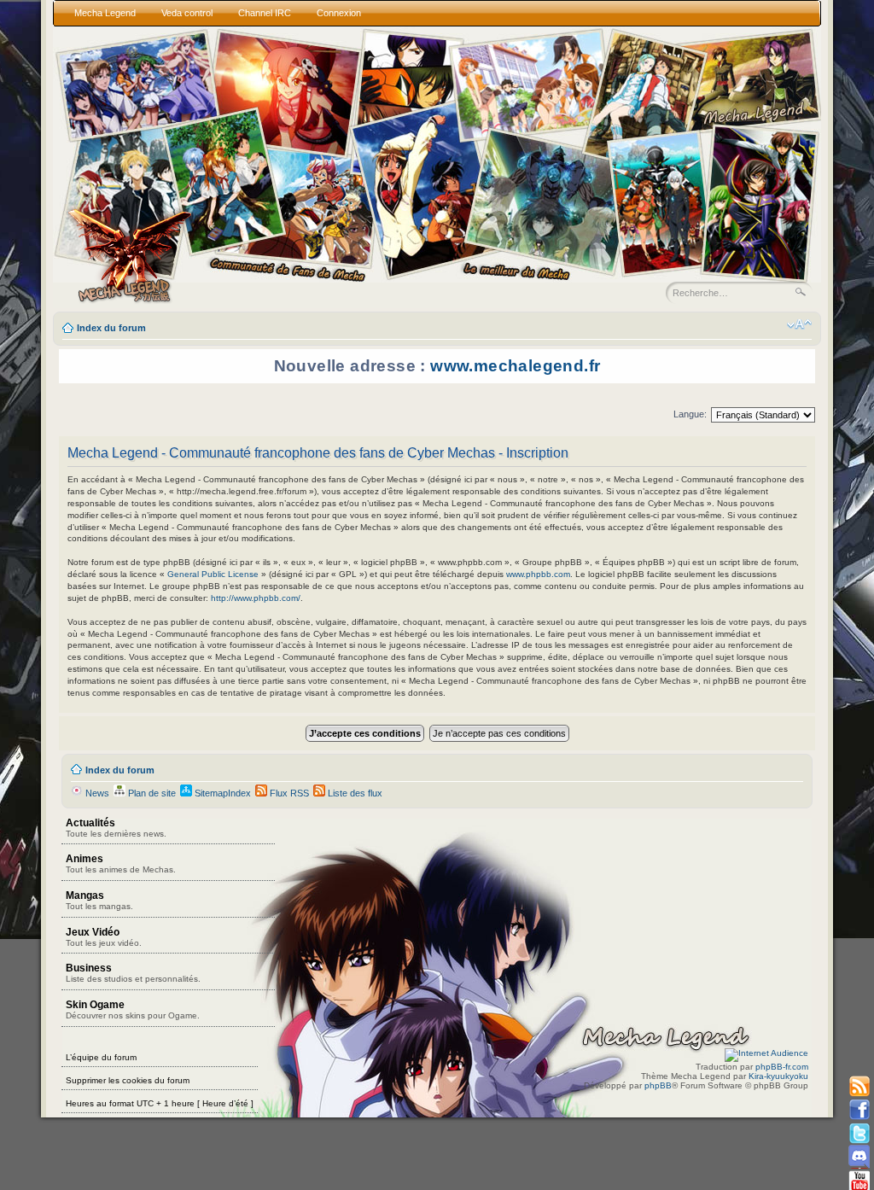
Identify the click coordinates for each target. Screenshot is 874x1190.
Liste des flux (353, 793)
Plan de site (150, 793)
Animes (121, 863)
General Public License (213, 574)
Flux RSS (288, 793)
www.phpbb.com (538, 574)
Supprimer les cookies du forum (127, 1080)
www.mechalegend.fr (515, 366)
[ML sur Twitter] (859, 1133)
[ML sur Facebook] (859, 1110)
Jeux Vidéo (104, 937)
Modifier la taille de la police (799, 324)
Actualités (116, 827)
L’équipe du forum (101, 1057)
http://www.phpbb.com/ (255, 598)
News (96, 793)
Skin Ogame (133, 1009)
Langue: (690, 414)
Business (133, 972)
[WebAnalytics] (766, 1053)
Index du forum (111, 328)
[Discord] (859, 1156)
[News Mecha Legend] (859, 1087)
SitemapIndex (221, 793)
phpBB (658, 1085)
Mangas (99, 900)
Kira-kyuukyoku (778, 1076)
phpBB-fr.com (781, 1066)
